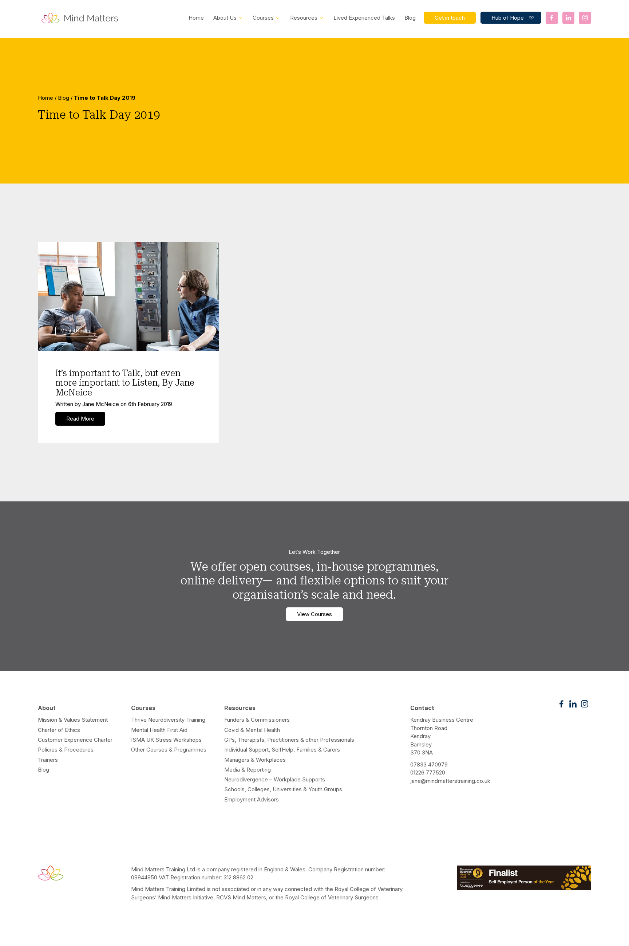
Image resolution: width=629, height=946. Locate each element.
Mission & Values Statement (73, 719)
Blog (63, 97)
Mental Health (75, 331)
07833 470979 (429, 764)
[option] (314, 111)
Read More (80, 418)
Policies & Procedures (66, 749)
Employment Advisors (251, 799)
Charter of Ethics (59, 729)
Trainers (48, 759)
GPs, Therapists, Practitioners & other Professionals (289, 739)
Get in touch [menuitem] (450, 17)
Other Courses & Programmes (168, 749)
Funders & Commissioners (257, 719)
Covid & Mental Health (252, 729)
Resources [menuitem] (303, 18)
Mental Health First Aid (159, 729)
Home (45, 97)
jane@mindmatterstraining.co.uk (450, 780)
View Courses (314, 614)
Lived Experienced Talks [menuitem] (364, 18)
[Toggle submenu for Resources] (321, 17)
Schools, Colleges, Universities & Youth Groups (283, 789)
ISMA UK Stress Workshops (166, 739)
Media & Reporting (247, 769)
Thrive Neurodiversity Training (168, 719)
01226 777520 (427, 772)
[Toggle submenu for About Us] (240, 17)
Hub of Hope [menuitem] (507, 17)
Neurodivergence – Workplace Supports (274, 779)
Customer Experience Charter (75, 739)
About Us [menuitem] (225, 18)
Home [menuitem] (196, 18)
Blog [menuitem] (410, 18)
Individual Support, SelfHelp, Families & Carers (282, 749)
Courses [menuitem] (263, 18)
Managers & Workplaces (255, 759)
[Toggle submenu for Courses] (277, 17)
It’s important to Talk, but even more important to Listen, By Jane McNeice (124, 383)
